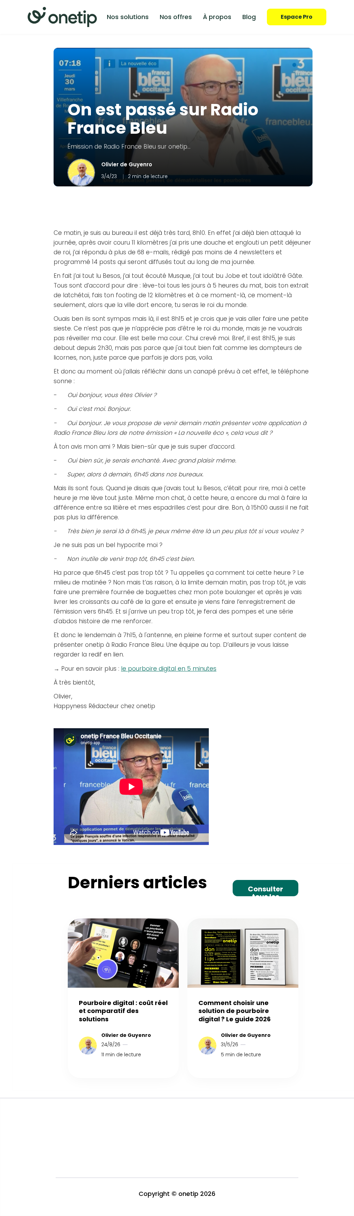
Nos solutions (128, 16)
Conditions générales (191, 1118)
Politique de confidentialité (198, 1145)
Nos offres (176, 16)
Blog (249, 16)
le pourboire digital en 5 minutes (168, 668)
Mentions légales (185, 1132)
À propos (217, 16)
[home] (62, 17)
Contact (248, 1145)
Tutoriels (248, 1118)
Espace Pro (297, 17)
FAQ (242, 1132)
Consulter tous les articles (265, 890)
